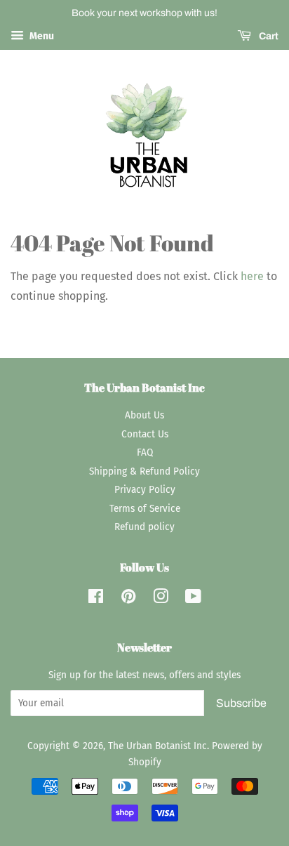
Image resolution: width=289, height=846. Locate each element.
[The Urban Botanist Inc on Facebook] (96, 599)
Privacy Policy (144, 490)
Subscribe (241, 703)
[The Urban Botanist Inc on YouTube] (193, 599)
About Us (144, 415)
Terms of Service (144, 509)
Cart (267, 36)
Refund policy (144, 527)
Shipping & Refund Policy (144, 471)
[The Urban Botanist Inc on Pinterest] (128, 599)
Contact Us (144, 434)
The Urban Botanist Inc (157, 746)
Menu (40, 36)
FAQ (145, 452)
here (252, 276)
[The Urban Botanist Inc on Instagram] (160, 599)
